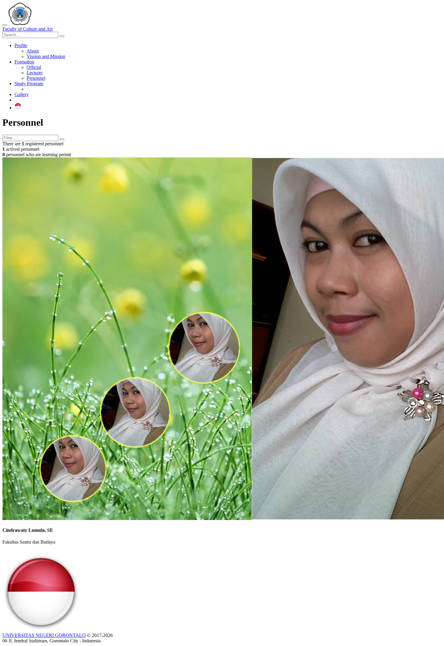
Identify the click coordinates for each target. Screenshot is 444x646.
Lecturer (35, 72)
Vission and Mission (46, 56)
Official (34, 67)
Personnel (36, 78)
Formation (24, 61)
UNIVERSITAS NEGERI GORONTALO (44, 635)
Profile (20, 45)
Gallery (21, 94)
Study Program (28, 83)
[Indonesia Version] (17, 107)
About (33, 50)
